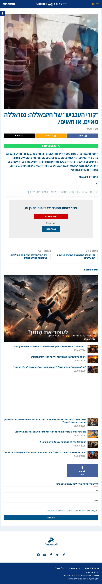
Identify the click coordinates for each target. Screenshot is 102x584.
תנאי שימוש (74, 568)
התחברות (9, 4)
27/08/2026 (90, 339)
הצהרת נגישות (92, 568)
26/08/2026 (80, 360)
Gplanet (95, 576)
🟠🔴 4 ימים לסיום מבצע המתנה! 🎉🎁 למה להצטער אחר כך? (72, 335)
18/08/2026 (80, 435)
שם (97, 490)
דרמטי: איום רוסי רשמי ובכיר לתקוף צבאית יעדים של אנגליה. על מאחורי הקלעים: (50, 346)
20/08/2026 (80, 425)
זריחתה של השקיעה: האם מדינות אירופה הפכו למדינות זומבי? (58, 356)
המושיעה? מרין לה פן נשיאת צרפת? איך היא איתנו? (63, 442)
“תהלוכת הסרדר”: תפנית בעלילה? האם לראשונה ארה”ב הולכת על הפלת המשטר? (49, 367)
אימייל (96, 500)
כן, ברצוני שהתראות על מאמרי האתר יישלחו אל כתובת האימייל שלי (71, 510)
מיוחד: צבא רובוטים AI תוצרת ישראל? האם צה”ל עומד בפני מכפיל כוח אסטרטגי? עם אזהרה (45, 452)
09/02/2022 (92, 129)
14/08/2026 (80, 455)
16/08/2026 (80, 445)
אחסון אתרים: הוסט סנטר (91, 579)
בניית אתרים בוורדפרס (75, 579)
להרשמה (49, 216)
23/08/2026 (80, 370)
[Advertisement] (51, 395)
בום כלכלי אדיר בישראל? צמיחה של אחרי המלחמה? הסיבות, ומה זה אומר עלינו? (50, 431)
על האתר (59, 568)
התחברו (50, 229)
